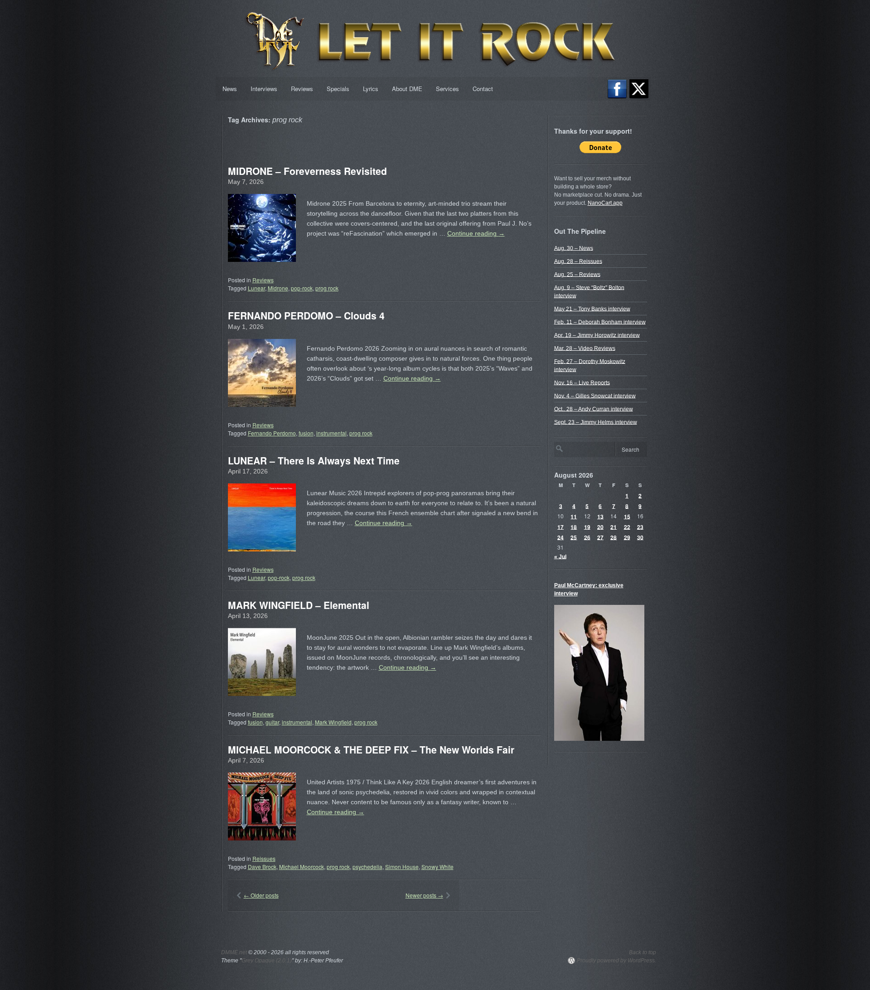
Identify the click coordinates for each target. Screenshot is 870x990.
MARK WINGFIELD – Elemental (298, 605)
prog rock (326, 288)
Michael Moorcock (301, 866)
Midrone (278, 288)
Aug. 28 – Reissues (578, 261)
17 (560, 526)
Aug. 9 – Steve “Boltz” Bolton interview (589, 291)
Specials (338, 88)
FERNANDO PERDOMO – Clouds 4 (306, 315)
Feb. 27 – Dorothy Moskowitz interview (589, 365)
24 (560, 537)
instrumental (331, 433)
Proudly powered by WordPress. (616, 960)
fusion (306, 433)
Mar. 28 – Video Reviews (584, 348)
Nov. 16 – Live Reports (582, 382)
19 (587, 526)
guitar (272, 722)
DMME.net (234, 952)
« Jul (560, 556)
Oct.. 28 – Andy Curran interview (593, 409)
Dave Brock (262, 866)
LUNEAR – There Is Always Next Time (314, 460)
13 (600, 516)
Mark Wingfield (333, 722)
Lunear (256, 288)
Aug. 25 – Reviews (577, 274)
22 (627, 526)
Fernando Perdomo (272, 433)
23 (640, 526)
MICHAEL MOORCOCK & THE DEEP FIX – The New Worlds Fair (371, 749)
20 (600, 526)
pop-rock (302, 288)
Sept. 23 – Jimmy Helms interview (595, 422)
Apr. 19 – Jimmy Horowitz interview (597, 335)
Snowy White (437, 866)
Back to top (642, 952)
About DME (407, 88)
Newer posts (424, 895)
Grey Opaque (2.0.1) (267, 960)
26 (587, 537)
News (229, 88)
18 (573, 526)
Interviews (264, 88)
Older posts (261, 895)
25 (573, 537)
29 (627, 537)
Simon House (402, 866)
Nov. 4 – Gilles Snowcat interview (595, 395)
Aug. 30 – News (573, 248)
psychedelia (367, 866)
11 (573, 516)
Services (447, 88)
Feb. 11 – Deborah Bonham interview (600, 322)
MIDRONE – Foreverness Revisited (307, 171)
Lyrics (370, 88)
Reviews (302, 88)
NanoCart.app (605, 203)
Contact (483, 88)
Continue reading (476, 233)
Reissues (264, 858)
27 (600, 537)
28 (613, 537)
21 (613, 526)
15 (627, 516)
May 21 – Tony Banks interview (592, 308)
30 (640, 537)
